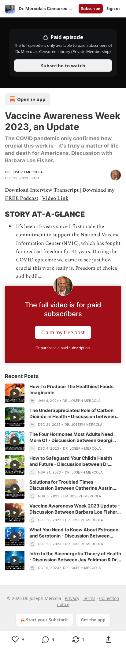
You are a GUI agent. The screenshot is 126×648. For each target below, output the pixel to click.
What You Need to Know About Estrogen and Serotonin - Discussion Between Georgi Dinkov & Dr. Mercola (73, 533)
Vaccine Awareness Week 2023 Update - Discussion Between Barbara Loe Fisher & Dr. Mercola (75, 509)
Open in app (31, 99)
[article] (63, 394)
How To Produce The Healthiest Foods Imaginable (71, 389)
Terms (89, 598)
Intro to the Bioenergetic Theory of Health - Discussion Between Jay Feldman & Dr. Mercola (75, 557)
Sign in (113, 8)
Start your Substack (47, 620)
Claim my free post (63, 332)
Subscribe (90, 8)
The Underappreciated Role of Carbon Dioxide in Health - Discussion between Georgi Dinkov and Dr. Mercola (72, 413)
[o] (15, 393)
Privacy (72, 598)
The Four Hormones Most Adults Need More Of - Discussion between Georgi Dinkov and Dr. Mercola (71, 437)
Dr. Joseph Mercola (24, 172)
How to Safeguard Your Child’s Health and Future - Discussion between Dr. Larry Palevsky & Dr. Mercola (70, 461)
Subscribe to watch (63, 65)
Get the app (93, 620)
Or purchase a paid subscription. (63, 347)
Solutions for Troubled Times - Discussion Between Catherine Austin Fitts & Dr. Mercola (71, 485)
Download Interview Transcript (42, 190)
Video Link (55, 198)
